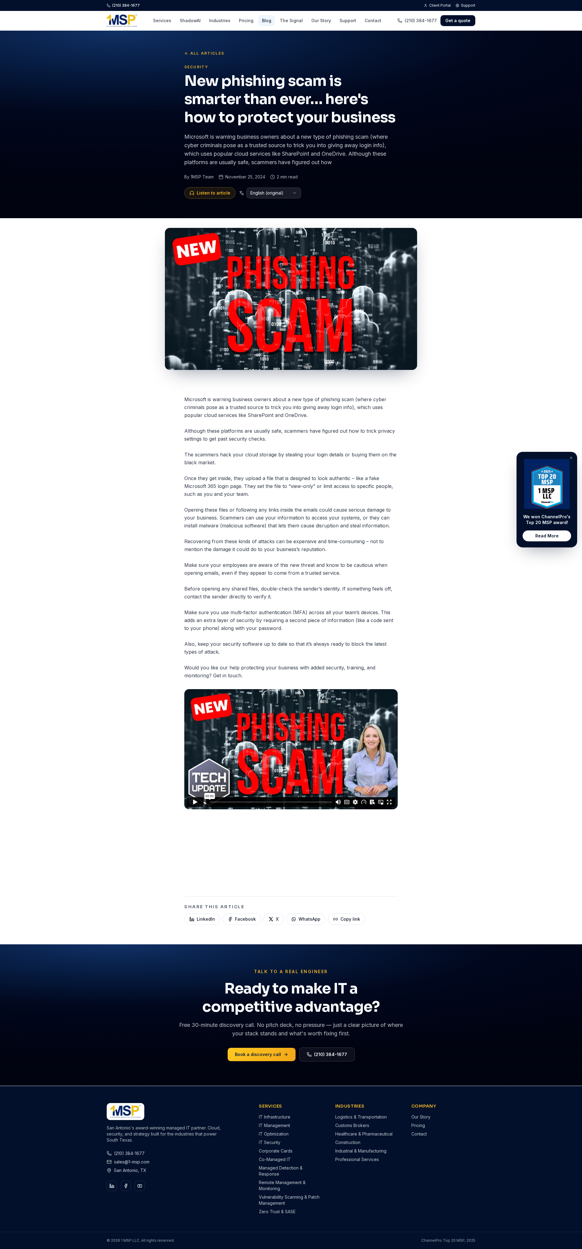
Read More (547, 535)
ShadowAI (190, 20)
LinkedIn (206, 919)
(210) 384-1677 (126, 5)
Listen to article (213, 192)
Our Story (321, 20)
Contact (373, 20)
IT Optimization (274, 1133)
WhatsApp (309, 919)
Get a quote (457, 20)
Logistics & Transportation (361, 1116)
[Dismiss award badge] (571, 458)
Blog (266, 20)
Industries (219, 20)
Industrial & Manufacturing (360, 1150)
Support (468, 5)
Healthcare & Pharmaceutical (364, 1133)
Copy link (350, 919)
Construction (347, 1142)
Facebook (245, 919)
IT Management (274, 1125)
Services (162, 20)
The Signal (291, 20)
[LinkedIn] (112, 1186)
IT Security (269, 1142)
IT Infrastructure (274, 1116)
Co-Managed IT (275, 1159)
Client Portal (440, 5)
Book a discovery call (258, 1054)
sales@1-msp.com (131, 1161)
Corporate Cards (276, 1150)
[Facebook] (126, 1186)
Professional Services (357, 1159)
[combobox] (273, 193)
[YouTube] (140, 1186)
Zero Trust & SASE (277, 1211)
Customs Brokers (352, 1125)
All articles (207, 53)
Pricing (246, 20)
